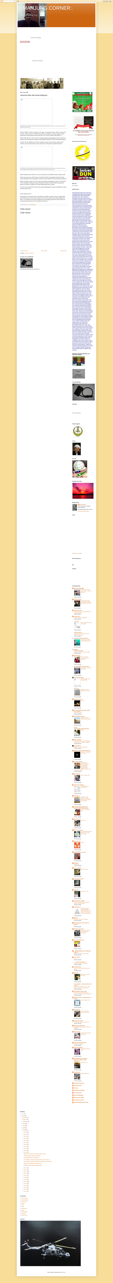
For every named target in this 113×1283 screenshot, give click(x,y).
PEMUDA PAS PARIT (79, 929)
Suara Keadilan (24, 1200)
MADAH (76, 918)
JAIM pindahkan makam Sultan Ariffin (32, 1155)
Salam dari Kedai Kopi (78, 1043)
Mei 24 (25, 1140)
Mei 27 (25, 1134)
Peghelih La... (77, 795)
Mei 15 (25, 1168)
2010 (23, 1113)
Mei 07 (25, 1181)
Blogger (64, 1272)
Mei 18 (25, 1150)
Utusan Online (24, 1198)
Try (74, 958)
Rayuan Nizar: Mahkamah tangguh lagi (32, 1163)
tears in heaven (77, 868)
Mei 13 (25, 1171)
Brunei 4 (82, 700)
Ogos (24, 1123)
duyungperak (77, 1009)
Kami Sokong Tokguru (79, 716)
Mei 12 (25, 1173)
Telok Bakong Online (79, 677)
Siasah (22, 1203)
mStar (22, 1205)
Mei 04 (25, 1187)
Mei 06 (25, 1183)
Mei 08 (25, 1179)
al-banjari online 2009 (79, 1100)
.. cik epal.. (76, 621)
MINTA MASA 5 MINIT (79, 1097)
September (25, 1121)
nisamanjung (77, 1072)
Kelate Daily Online (78, 1020)
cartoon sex (83, 820)
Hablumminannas (78, 699)
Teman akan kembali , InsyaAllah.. (81, 963)
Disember (25, 1117)
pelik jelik (76, 973)
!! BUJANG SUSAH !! (79, 879)
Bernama (23, 1213)
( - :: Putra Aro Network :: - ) (80, 962)
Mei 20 (25, 1146)
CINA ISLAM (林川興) (79, 588)
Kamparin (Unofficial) (79, 1083)
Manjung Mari (77, 655)
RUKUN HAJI (76, 864)
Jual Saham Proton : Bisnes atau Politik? (82, 651)
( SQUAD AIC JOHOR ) (79, 901)
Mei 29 (25, 1130)
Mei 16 (25, 1152)
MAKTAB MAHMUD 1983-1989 (81, 1102)
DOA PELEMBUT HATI (85, 1000)
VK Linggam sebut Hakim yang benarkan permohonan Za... (37, 1159)
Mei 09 (25, 1177)
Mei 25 (25, 1138)
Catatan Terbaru (24, 250)
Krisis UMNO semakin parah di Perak (81, 1022)
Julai (24, 1125)
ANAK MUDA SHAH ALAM (80, 991)
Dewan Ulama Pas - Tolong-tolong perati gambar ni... (85, 658)
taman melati (77, 1031)
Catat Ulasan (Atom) (29, 253)
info (74, 925)
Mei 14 (25, 1169)
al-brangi (76, 1088)
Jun (24, 1127)
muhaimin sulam (78, 610)
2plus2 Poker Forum (78, 712)
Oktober (25, 1119)
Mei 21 (25, 1144)
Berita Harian (24, 1215)
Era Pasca (76, 688)
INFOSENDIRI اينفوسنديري (80, 852)
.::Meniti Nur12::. (78, 967)
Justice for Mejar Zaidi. (85, 775)
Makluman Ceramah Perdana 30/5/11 (81, 953)
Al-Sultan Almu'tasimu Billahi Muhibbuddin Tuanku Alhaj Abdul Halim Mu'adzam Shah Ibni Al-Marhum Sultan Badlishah (86, 911)
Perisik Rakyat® (78, 1092)
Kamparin (76, 863)
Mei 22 (25, 1142)
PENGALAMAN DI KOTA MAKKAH (82, 750)
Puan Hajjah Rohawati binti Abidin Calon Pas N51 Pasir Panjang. (86, 832)
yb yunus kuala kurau (79, 940)
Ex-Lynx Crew (77, 841)
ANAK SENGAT (77, 739)
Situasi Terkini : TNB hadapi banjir (80, 747)
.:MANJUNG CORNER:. (46, 8)
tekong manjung (77, 1085)
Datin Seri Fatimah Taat (79, 1025)
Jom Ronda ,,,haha (84, 891)
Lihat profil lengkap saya (83, 511)
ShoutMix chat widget (77, 553)
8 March (82, 842)
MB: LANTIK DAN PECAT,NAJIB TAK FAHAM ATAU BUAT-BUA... (38, 1161)
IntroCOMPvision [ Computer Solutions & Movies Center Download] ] (80, 1060)
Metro (22, 1206)
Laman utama (44, 250)
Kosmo (22, 1210)
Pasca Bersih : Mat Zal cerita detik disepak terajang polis (85, 931)
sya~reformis (77, 957)
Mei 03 (25, 1189)
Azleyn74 (76, 890)
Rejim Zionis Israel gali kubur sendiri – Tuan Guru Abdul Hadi (86, 591)
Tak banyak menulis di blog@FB (80, 617)
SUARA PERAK (77, 599)
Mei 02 (25, 1191)
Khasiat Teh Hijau (84, 869)
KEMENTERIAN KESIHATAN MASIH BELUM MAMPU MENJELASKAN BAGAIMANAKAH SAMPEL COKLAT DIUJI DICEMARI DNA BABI (82, 766)
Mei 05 (25, 1185)
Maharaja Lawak (84, 1062)
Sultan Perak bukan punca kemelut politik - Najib (35, 1153)
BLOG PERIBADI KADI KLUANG (81, 666)
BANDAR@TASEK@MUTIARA (81, 638)
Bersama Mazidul (78, 761)
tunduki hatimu (77, 745)
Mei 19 (25, 1148)
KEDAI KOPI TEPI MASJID (80, 1042)
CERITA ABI (77, 616)
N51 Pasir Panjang (78, 830)
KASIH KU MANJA (78, 1047)
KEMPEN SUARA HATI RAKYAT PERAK (33, 1165)
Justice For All (77, 819)
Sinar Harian (24, 1201)
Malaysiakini (24, 1208)
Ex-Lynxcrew (82, 504)
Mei (24, 1129)
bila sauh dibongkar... (79, 1095)
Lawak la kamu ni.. (78, 632)
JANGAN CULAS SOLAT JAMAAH (81, 919)
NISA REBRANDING (85, 1073)
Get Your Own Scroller (24, 41)
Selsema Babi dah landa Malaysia (31, 1157)
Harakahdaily (24, 1211)
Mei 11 (25, 1175)
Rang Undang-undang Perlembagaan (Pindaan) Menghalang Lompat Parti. (86, 602)
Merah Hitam (77, 774)
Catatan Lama (63, 250)
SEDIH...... (83, 730)
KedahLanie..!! (77, 907)
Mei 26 (25, 1136)
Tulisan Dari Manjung (79, 785)
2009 (23, 1115)
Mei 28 (25, 1132)
